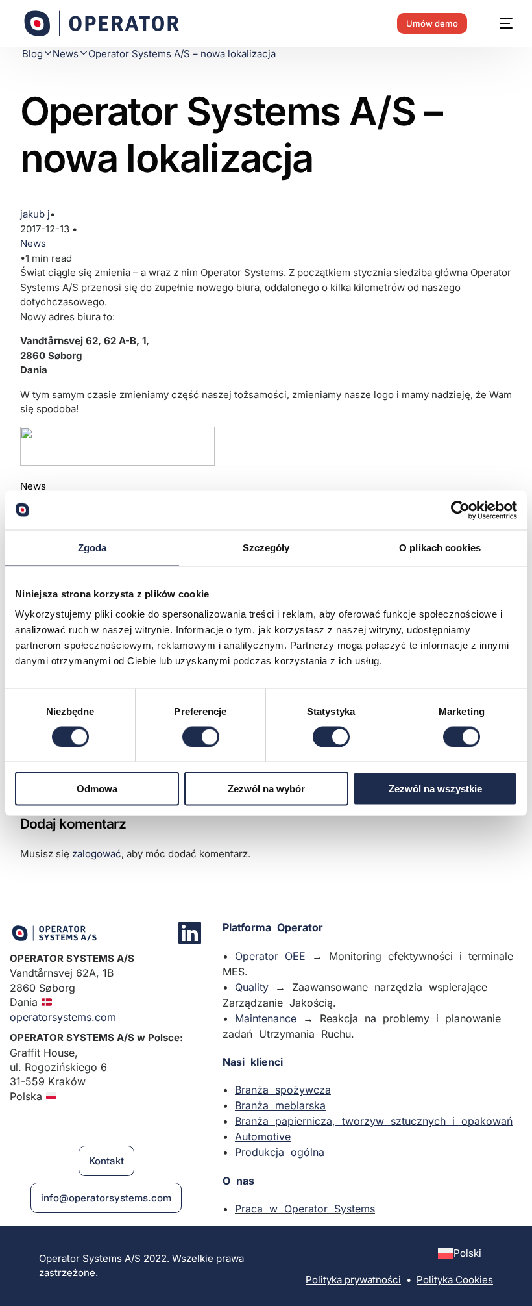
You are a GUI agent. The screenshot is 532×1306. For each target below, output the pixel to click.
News (33, 243)
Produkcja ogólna (279, 1152)
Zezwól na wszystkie (435, 788)
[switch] (200, 736)
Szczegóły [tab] (266, 547)
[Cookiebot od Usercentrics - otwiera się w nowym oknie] (460, 510)
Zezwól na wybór (266, 788)
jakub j (35, 214)
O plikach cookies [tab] (440, 547)
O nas (238, 1180)
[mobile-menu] (500, 23)
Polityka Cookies (455, 1280)
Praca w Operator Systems (305, 1208)
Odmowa (97, 788)
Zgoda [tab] (92, 547)
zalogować (96, 854)
